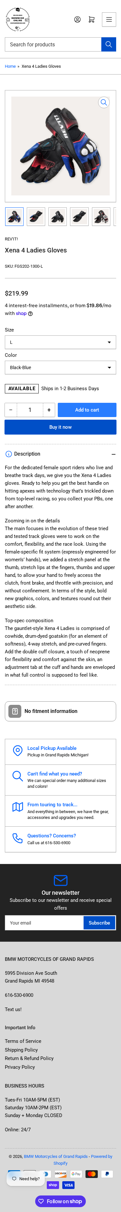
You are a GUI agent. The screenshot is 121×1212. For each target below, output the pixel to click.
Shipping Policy (21, 1050)
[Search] (109, 44)
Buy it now (60, 427)
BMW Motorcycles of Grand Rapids (56, 1156)
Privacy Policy (20, 1067)
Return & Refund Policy (29, 1058)
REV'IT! (11, 239)
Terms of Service (23, 1041)
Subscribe (99, 923)
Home (10, 66)
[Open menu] (109, 19)
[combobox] (60, 44)
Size (9, 330)
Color (11, 355)
